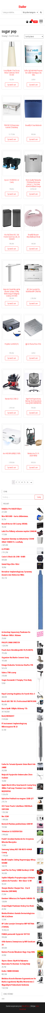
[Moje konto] (27, 21)
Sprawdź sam (11, 84)
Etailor (22, 7)
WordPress (25, 1006)
